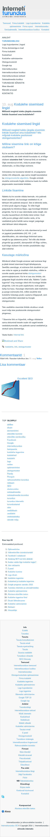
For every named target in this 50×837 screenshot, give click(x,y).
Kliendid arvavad (9, 90)
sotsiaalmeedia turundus (18, 495)
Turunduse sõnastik (25, 656)
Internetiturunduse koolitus (29, 30)
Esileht (25, 630)
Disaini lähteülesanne (16, 601)
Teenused (7, 23)
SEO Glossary (25, 659)
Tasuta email (25, 643)
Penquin (10, 477)
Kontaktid (45, 30)
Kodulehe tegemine (25, 682)
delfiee (10, 424)
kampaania (12, 449)
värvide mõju (12, 520)
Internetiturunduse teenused (25, 665)
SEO (9, 486)
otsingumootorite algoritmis (16, 178)
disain (9, 428)
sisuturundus (12, 489)
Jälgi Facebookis (25, 774)
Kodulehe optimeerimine (25, 685)
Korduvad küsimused (25, 790)
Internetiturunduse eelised (13, 76)
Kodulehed (7, 55)
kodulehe (9, 347)
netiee (10, 464)
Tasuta (25, 649)
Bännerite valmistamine (25, 694)
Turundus (25, 634)
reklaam (10, 483)
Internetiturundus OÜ (9, 826)
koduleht (11, 458)
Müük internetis (25, 714)
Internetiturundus (41, 26)
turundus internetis (15, 501)
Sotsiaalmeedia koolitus (12, 79)
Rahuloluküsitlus (26, 781)
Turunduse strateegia (25, 739)
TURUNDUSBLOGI (10, 41)
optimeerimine (13, 467)
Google (10, 443)
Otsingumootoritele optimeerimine (25, 675)
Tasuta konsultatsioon (25, 640)
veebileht (11, 513)
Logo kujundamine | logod (13, 44)
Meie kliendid (8, 86)
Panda (10, 474)
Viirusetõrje (12, 610)
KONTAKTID (7, 93)
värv (9, 507)
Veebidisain (25, 720)
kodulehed (11, 455)
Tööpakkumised (25, 762)
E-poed (10, 569)
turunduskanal (13, 504)
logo (9, 461)
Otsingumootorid (9, 62)
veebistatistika (13, 517)
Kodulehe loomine (15, 572)
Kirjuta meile (25, 787)
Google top (7, 65)
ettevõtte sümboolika (16, 437)
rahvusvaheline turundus (18, 480)
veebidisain (12, 510)
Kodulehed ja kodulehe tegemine (21, 581)
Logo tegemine (25, 691)
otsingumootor (24, 347)
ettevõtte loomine (14, 434)
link (15, 347)
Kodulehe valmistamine (12, 58)
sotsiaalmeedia (13, 492)
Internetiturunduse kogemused (25, 742)
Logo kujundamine (33, 23)
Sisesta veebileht (25, 653)
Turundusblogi (25, 707)
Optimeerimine (13, 549)
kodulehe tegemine (15, 452)
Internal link (19, 335)
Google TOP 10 (25, 698)
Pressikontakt (25, 758)
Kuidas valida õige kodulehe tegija (22, 562)
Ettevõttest (25, 765)
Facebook (11, 440)
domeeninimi (12, 431)
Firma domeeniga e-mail (13, 48)
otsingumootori (34, 273)
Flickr (25, 778)
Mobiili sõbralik (25, 723)
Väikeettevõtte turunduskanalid (20, 552)
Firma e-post (28, 26)
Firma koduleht (18, 23)
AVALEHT (6, 37)
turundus (11, 498)
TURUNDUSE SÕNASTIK (13, 83)
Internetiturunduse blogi (25, 771)
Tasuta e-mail (25, 729)
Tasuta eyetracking (25, 646)
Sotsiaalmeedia (10, 30)
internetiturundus (14, 446)
